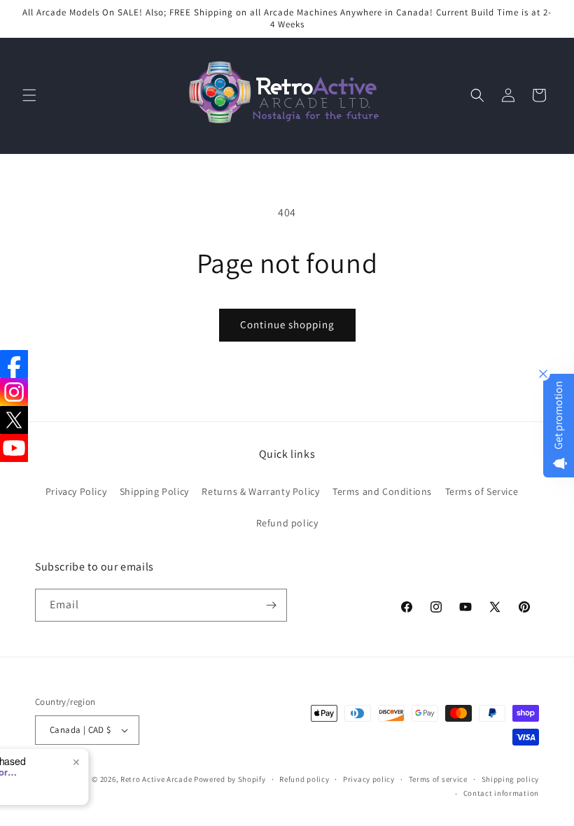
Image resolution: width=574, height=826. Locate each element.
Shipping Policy (154, 491)
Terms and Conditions (382, 491)
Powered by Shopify (230, 779)
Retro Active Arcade (156, 779)
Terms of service (438, 779)
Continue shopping (287, 324)
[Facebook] (14, 364)
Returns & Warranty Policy (260, 491)
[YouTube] (14, 448)
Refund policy (287, 523)
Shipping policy (511, 779)
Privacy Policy (76, 491)
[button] (29, 95)
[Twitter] (14, 420)
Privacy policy (369, 779)
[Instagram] (14, 392)
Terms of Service (482, 491)
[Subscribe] (270, 605)
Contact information (501, 793)
